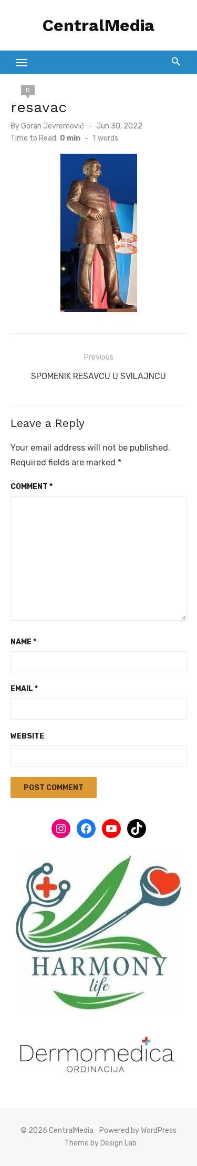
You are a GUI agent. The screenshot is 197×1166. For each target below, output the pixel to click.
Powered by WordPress (138, 1130)
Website (27, 736)
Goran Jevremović (52, 126)
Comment (32, 486)
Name (23, 641)
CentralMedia (98, 25)
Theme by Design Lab (101, 1143)
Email (24, 688)
